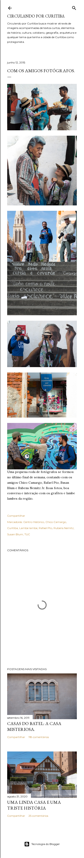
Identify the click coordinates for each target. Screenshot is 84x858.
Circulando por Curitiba (36, 16)
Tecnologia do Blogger (45, 844)
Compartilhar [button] (16, 515)
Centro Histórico (33, 522)
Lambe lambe (28, 528)
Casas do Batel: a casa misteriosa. (34, 726)
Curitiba (12, 528)
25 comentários (38, 815)
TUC (27, 534)
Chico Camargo (55, 522)
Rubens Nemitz (64, 528)
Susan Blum (15, 534)
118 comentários (38, 737)
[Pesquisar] (74, 7)
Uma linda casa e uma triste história (34, 805)
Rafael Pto (45, 528)
